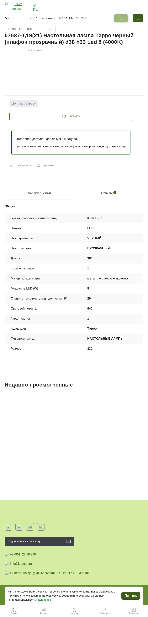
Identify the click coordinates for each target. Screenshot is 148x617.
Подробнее (44, 599)
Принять (131, 595)
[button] (138, 18)
